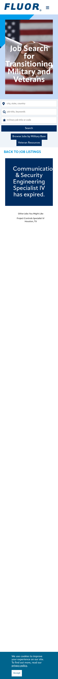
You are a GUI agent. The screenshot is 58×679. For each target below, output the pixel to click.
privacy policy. (20, 666)
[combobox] (29, 103)
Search (29, 128)
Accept (16, 673)
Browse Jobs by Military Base (29, 136)
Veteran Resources (29, 143)
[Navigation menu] (47, 8)
